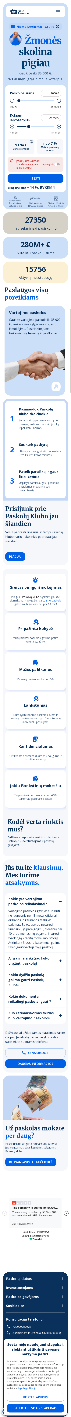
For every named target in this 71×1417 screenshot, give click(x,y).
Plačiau (15, 557)
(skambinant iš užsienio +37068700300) (36, 1333)
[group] (35, 351)
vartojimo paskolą (50, 600)
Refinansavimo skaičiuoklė (30, 1162)
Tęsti (35, 178)
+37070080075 (38, 1053)
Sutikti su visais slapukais (36, 1408)
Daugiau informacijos (35, 1064)
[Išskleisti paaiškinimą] (31, 142)
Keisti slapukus (35, 1397)
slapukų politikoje (26, 1388)
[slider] (19, 100)
